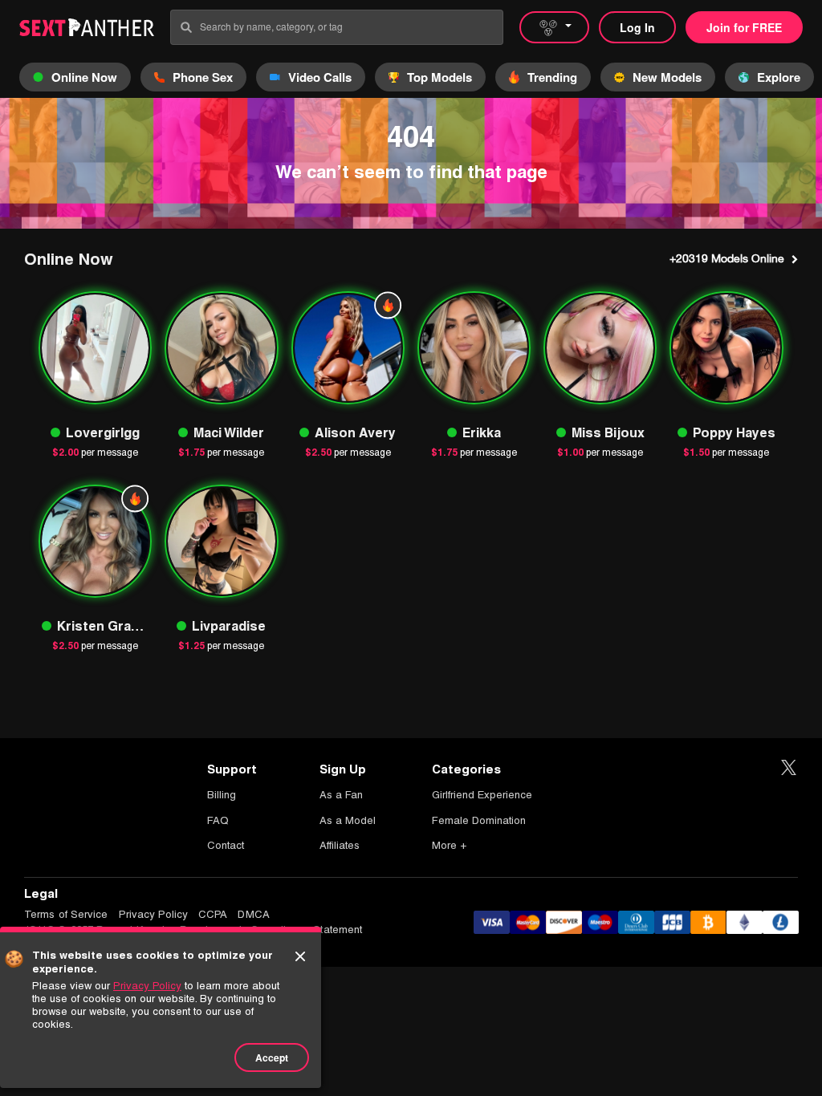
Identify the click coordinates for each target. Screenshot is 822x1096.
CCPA (212, 914)
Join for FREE (744, 27)
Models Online (726, 258)
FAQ (218, 820)
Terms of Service (66, 914)
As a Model (347, 820)
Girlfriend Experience (482, 795)
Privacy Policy (153, 914)
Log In (637, 27)
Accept (271, 1057)
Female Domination (479, 820)
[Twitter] (788, 768)
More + (449, 845)
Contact (225, 845)
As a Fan (341, 795)
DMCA (253, 914)
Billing (221, 795)
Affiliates (339, 845)
